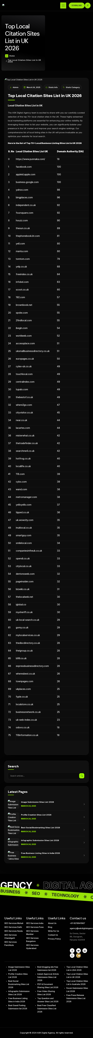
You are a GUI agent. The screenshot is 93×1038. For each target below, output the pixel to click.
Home (12, 56)
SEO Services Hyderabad (32, 947)
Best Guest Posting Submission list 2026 (17, 1007)
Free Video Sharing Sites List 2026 (46, 993)
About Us (52, 923)
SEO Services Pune (35, 927)
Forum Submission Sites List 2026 (77, 989)
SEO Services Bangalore (32, 939)
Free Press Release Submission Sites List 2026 (75, 998)
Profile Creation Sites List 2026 (18, 975)
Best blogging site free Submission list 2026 (47, 968)
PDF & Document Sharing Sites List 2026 (47, 986)
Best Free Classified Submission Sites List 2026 (46, 1008)
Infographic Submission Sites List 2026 (19, 993)
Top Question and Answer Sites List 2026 (47, 1000)
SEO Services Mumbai (32, 932)
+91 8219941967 (77, 923)
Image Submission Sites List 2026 (19, 968)
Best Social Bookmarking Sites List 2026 (18, 984)
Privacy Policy (54, 939)
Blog (50, 927)
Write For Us (53, 931)
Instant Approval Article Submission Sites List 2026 (48, 977)
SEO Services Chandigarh (10, 936)
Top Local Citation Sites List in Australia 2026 (77, 982)
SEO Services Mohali (13, 923)
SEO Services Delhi (13, 927)
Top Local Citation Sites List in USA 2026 (77, 968)
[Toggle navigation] (63, 5)
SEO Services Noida (13, 931)
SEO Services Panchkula (10, 943)
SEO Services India (34, 923)
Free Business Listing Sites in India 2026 (17, 1000)
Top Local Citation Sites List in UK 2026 (77, 975)
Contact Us (53, 935)
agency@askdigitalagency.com (79, 928)
